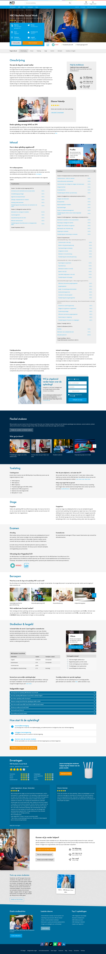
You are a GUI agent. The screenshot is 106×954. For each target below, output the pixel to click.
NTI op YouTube (59, 944)
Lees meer (29, 683)
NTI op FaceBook (42, 944)
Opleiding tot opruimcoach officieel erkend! (51, 917)
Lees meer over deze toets (83, 479)
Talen (36, 7)
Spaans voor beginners (77, 924)
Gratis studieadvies (17, 911)
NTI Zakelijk (83, 7)
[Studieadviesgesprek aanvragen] (22, 922)
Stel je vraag (86, 87)
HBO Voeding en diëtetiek (78, 922)
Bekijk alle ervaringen (15, 825)
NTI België (23, 950)
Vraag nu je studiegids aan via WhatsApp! (51, 924)
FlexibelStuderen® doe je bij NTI (12, 3)
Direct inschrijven (33, 43)
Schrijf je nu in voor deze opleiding (45, 849)
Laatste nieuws (47, 911)
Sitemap (83, 950)
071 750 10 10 (88, 82)
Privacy (70, 950)
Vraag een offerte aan (75, 647)
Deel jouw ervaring (66, 773)
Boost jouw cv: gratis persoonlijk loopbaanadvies (53, 922)
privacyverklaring (46, 400)
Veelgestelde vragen (32, 950)
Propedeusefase (15, 183)
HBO (19, 7)
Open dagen (54, 950)
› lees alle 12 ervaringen (57, 112)
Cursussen (30, 7)
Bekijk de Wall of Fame (17, 899)
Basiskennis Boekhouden (78, 917)
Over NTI (77, 7)
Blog (66, 950)
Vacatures (60, 950)
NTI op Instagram (46, 944)
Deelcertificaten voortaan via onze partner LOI (52, 915)
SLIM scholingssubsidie (91, 7)
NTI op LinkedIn (64, 944)
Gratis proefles (16, 43)
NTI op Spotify (55, 944)
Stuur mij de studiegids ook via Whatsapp (76, 395)
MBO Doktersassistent (77, 920)
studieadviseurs (65, 489)
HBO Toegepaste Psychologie (79, 915)
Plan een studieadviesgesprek (44, 854)
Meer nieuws (45, 928)
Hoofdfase (59, 171)
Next (94, 446)
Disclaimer (76, 950)
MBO (24, 7)
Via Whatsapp (87, 77)
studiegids (38, 174)
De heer (71, 379)
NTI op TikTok (51, 944)
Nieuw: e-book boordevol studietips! (50, 920)
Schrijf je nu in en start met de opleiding (23, 748)
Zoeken (69, 2)
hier (76, 681)
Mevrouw (77, 379)
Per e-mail (86, 86)
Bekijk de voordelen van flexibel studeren (21, 430)
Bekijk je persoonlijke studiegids (45, 859)
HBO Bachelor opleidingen (18, 10)
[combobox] (69, 391)
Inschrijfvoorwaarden (44, 950)
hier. (56, 133)
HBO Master (13, 7)
